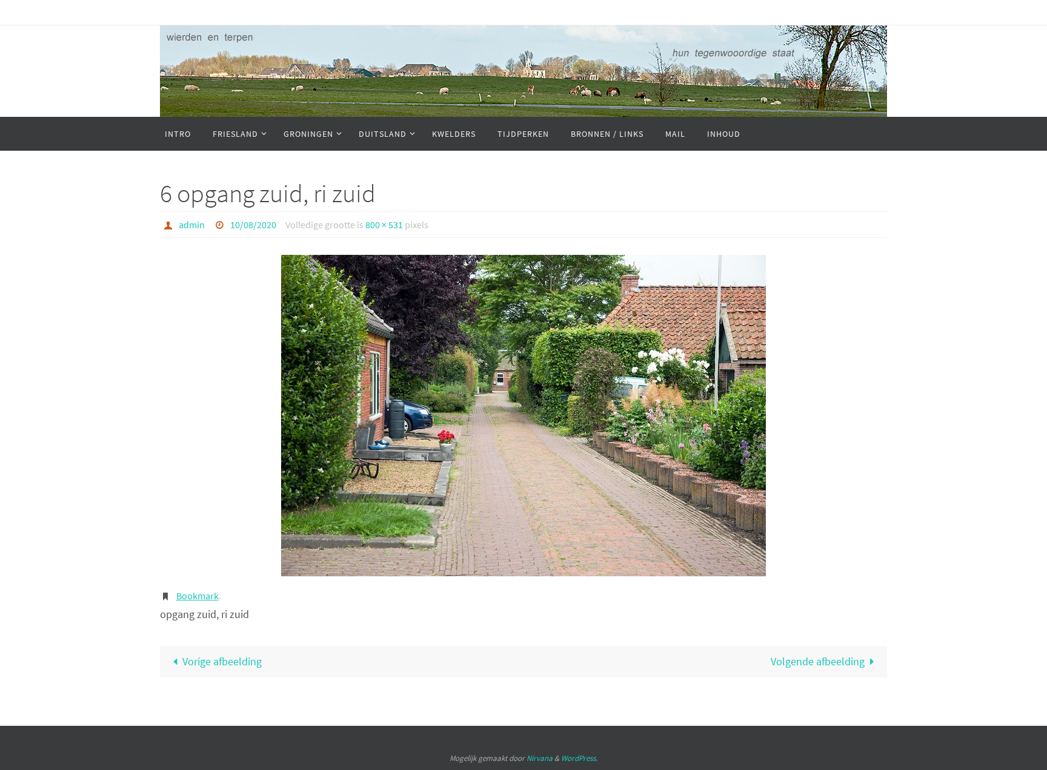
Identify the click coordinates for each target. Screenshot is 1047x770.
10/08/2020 (253, 225)
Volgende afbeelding (818, 661)
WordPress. (579, 758)
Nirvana (540, 758)
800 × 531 (384, 225)
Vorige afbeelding (222, 661)
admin (192, 225)
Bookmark (197, 596)
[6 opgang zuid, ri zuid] (523, 415)
